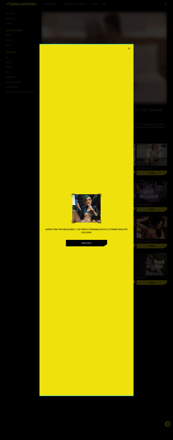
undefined (86, 243)
